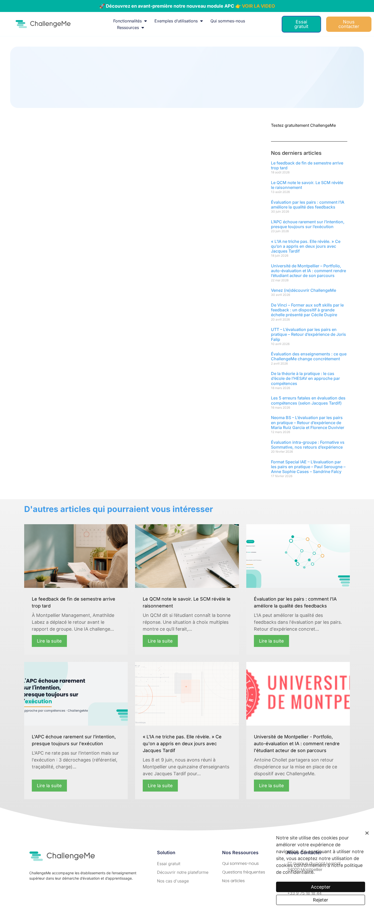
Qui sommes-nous (227, 20)
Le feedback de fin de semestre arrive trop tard (307, 165)
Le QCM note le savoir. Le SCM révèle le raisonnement (307, 185)
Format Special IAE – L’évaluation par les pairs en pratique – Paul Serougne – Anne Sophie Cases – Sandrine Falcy (308, 466)
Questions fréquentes (243, 872)
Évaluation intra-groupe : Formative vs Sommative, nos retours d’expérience (307, 445)
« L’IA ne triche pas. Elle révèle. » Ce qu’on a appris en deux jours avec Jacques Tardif (305, 246)
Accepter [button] (320, 887)
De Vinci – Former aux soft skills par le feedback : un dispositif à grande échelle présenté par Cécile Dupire (307, 309)
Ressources (128, 27)
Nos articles (233, 881)
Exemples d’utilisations (176, 20)
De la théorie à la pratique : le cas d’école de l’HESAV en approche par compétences (305, 378)
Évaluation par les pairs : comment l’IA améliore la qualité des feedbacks (307, 205)
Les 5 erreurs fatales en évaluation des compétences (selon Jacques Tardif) (308, 400)
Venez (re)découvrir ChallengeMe (303, 290)
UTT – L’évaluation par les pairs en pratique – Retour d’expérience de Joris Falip (308, 334)
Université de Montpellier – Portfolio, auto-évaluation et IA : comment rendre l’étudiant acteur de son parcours (308, 270)
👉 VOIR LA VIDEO (255, 6)
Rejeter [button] (320, 900)
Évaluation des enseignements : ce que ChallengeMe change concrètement (309, 356)
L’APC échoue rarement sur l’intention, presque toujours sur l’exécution (307, 224)
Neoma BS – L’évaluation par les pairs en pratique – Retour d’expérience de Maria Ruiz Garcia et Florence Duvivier (307, 422)
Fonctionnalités (127, 20)
